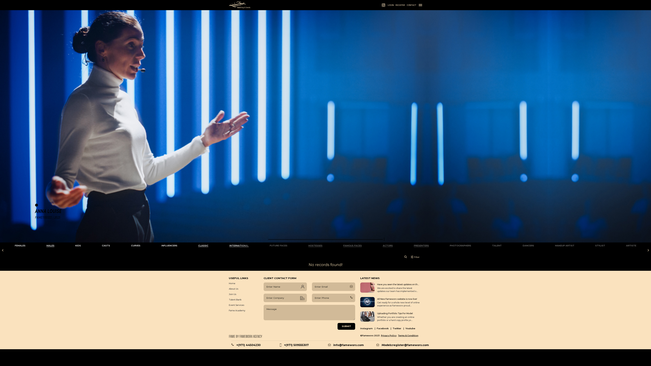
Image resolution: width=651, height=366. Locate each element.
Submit (346, 326)
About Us (233, 289)
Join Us (232, 294)
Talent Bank (235, 299)
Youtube (410, 328)
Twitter (398, 328)
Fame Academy (237, 310)
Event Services (236, 305)
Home (232, 283)
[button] (325, 239)
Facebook (384, 328)
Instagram (367, 328)
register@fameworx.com (410, 345)
